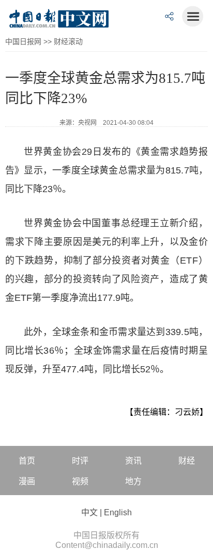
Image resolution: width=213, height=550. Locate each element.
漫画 (27, 481)
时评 (80, 460)
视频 (80, 481)
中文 (89, 512)
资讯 (133, 460)
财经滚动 (68, 41)
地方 (133, 481)
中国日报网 (23, 41)
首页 (27, 460)
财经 (186, 460)
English (118, 512)
